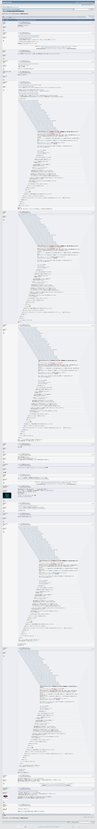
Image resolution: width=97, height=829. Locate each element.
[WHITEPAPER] (42, 783)
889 (12, 17)
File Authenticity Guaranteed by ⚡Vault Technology (56, 48)
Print (93, 18)
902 (34, 17)
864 (52, 16)
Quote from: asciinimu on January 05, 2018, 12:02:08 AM (28, 791)
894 (20, 17)
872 (66, 16)
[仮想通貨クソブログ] (5, 472)
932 (85, 17)
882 (83, 16)
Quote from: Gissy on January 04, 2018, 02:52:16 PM (28, 101)
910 (47, 17)
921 (66, 17)
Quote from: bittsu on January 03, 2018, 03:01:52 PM (31, 105)
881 (81, 16)
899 (29, 17)
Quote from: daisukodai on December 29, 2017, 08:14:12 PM (36, 112)
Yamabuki (5, 648)
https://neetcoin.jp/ (40, 151)
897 (25, 17)
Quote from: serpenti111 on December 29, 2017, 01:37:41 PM (37, 115)
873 (67, 16)
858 (42, 16)
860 (45, 16)
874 (69, 16)
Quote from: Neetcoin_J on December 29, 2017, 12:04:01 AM (45, 127)
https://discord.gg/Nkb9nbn (42, 153)
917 (59, 17)
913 (52, 17)
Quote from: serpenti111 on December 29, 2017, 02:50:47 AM (42, 236)
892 (17, 17)
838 (8, 16)
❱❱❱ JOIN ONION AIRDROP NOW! (48, 47)
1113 (14, 18)
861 (47, 16)
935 (6, 18)
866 (56, 16)
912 (51, 17)
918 (61, 17)
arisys (4, 22)
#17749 (93, 444)
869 (61, 16)
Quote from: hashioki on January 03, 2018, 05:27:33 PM (29, 103)
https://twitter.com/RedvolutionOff (24, 496)
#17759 (93, 788)
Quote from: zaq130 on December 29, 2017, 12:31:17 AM (43, 124)
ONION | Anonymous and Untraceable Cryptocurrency (51, 46)
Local (10, 13)
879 (78, 16)
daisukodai (5, 60)
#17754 (93, 503)
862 (49, 16)
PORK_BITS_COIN (7, 71)
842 (15, 16)
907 (42, 17)
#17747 (93, 212)
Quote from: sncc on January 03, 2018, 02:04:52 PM (31, 107)
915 (56, 17)
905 (39, 17)
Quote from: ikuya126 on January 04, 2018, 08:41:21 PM (28, 526)
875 (71, 16)
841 (13, 16)
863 (50, 16)
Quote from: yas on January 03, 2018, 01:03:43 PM (32, 108)
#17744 (93, 61)
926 (75, 17)
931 (83, 17)
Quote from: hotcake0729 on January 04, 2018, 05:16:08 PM (28, 35)
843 (16, 16)
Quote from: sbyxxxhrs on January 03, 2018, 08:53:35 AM (34, 224)
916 (58, 17)
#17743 (93, 51)
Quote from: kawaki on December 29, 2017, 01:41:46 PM (36, 228)
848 (25, 16)
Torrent (18, 9)
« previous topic (91, 15)
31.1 (16, 9)
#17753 (93, 486)
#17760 (93, 805)
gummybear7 (6, 486)
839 (10, 16)
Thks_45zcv (5, 523)
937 (9, 18)
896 (23, 17)
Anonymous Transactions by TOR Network (63, 47)
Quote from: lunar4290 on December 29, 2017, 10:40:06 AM (39, 232)
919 (63, 17)
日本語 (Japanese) (15, 13)
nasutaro (5, 474)
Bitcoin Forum (5, 13)
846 (21, 16)
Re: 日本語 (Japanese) (24, 22)
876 (73, 16)
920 (64, 17)
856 (38, 16)
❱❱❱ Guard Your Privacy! (67, 46)
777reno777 (5, 513)
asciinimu (5, 775)
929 (80, 17)
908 (44, 17)
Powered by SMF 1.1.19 (42, 826)
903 (35, 17)
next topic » (92, 16)
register (17, 7)
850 (28, 16)
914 (54, 17)
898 (27, 17)
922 (68, 17)
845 (20, 16)
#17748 (93, 325)
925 (73, 17)
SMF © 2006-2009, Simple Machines (53, 826)
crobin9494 (5, 464)
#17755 (93, 514)
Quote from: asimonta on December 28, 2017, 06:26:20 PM (46, 128)
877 (74, 16)
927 (76, 17)
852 (32, 16)
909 (46, 17)
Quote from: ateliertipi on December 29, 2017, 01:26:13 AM (43, 123)
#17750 (93, 454)
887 (8, 17)
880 (79, 16)
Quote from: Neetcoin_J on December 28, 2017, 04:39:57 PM (47, 130)
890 (13, 17)
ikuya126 (5, 324)
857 (40, 16)
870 (62, 16)
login (14, 7)
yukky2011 (5, 82)
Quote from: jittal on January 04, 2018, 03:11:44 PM (27, 214)
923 (69, 17)
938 (11, 18)
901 (32, 17)
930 (81, 17)
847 (23, 16)
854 (35, 16)
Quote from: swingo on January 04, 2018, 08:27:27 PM (28, 528)
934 (4, 18)
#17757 (93, 648)
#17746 (93, 82)
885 (4, 17)
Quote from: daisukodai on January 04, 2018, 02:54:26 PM (28, 92)
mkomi (4, 804)
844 (18, 16)
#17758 (93, 776)
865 (54, 16)
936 (8, 18)
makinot (4, 502)
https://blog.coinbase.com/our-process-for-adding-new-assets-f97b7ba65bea (33, 479)
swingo (4, 211)
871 (64, 16)
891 (15, 17)
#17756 (93, 524)
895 (22, 17)
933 (3, 18)
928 (78, 17)
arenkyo (4, 443)
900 (30, 17)
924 (71, 17)
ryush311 (5, 32)
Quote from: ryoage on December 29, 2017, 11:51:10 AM (38, 116)
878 (76, 16)
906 (41, 17)
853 (33, 16)
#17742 (93, 33)
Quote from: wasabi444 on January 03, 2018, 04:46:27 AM (35, 111)
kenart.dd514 (5, 788)
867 (57, 16)
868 (59, 16)
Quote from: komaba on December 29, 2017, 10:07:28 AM (40, 119)
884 (3, 17)
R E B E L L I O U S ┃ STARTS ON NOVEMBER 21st (56, 783)
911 (49, 17)
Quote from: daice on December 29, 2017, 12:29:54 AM (43, 126)
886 (6, 17)
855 (37, 16)
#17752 (93, 475)
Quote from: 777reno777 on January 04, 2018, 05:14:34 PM (28, 100)
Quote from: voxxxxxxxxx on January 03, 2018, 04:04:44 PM (31, 104)
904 (37, 17)
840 (11, 16)
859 (44, 16)
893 (18, 17)
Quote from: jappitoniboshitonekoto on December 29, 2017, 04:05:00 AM (43, 120)
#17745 (93, 72)
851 (30, 16)
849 (27, 16)
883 (84, 16)
